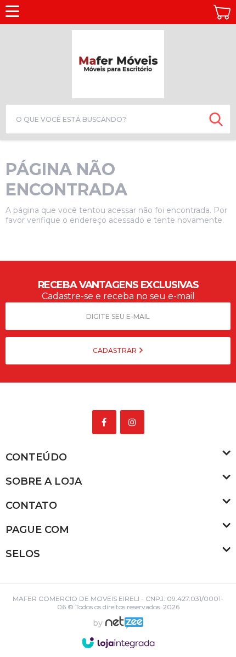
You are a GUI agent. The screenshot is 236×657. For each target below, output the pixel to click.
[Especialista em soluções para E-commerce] (124, 627)
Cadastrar (115, 350)
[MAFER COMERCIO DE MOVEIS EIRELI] (118, 62)
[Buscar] (216, 119)
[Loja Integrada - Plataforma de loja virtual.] (118, 642)
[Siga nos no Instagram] (134, 423)
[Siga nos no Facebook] (106, 423)
